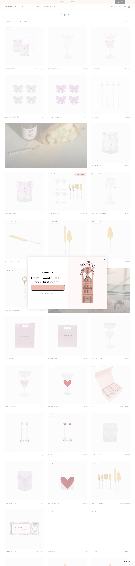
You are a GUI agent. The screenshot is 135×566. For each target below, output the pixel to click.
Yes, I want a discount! (48, 288)
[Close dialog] (104, 259)
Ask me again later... (47, 293)
